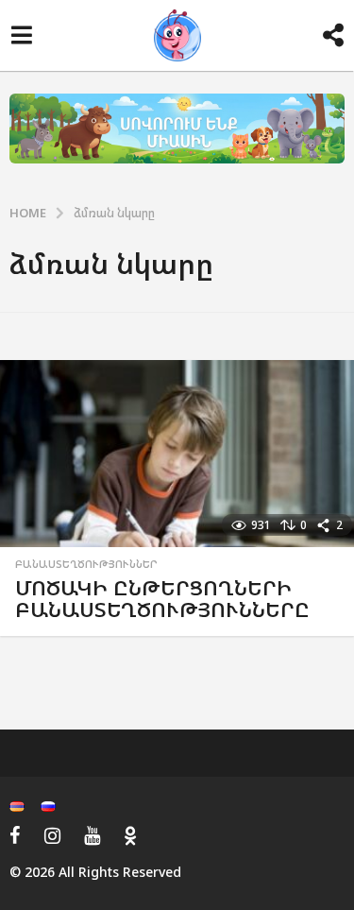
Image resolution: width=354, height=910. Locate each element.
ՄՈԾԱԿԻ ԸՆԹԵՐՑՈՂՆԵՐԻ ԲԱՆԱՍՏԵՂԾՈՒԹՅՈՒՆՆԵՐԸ (162, 599)
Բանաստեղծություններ (86, 564)
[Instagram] (52, 835)
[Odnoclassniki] (130, 835)
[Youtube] (92, 835)
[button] (21, 36)
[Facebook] (15, 835)
